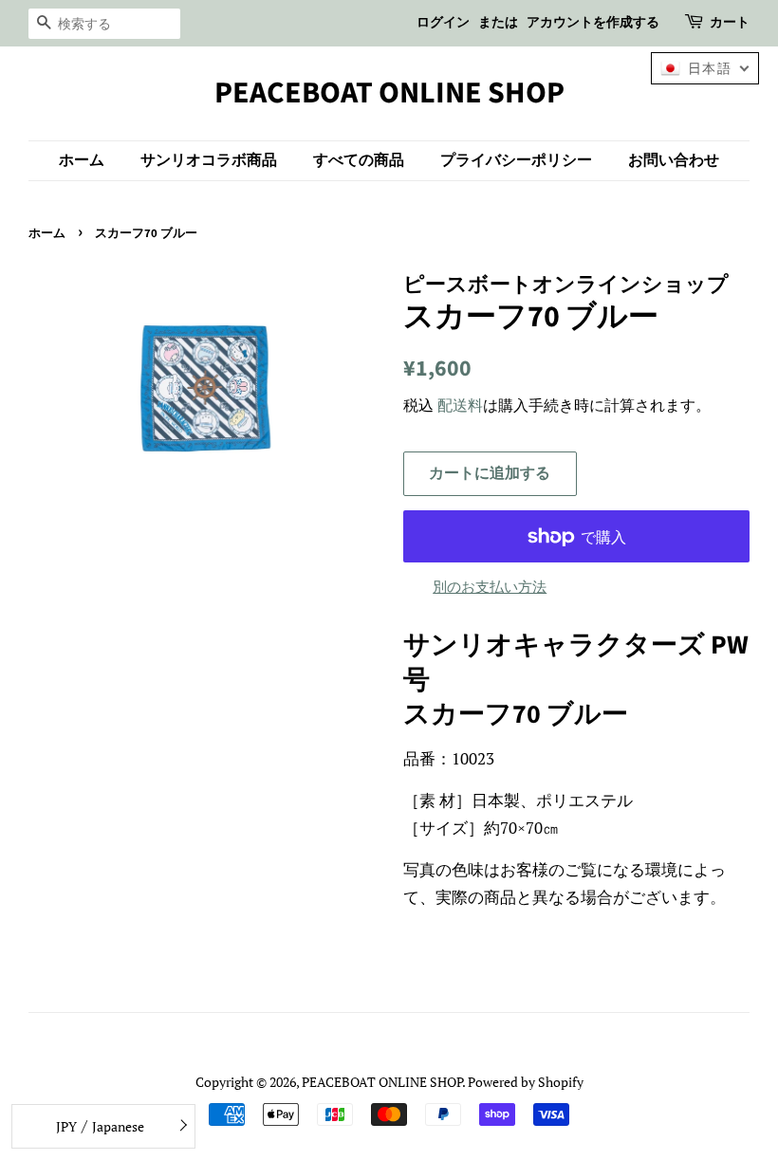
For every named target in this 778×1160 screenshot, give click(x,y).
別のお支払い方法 (489, 586)
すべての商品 (358, 160)
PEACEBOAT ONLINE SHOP (389, 93)
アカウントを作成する (593, 22)
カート (730, 22)
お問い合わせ (673, 160)
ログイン (443, 22)
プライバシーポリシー (516, 160)
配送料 (460, 405)
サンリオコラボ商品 (208, 160)
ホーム (81, 160)
